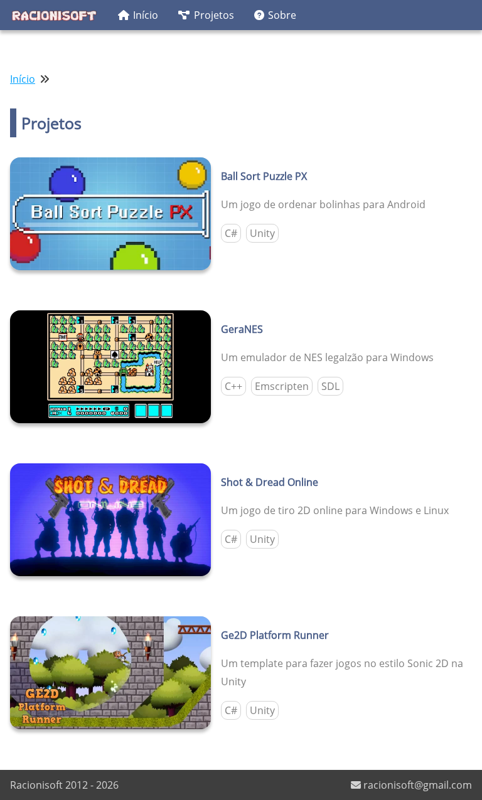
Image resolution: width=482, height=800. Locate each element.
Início (145, 15)
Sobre (282, 15)
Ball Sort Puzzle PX (264, 176)
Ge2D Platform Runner (275, 635)
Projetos (214, 15)
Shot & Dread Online (269, 482)
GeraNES (242, 329)
